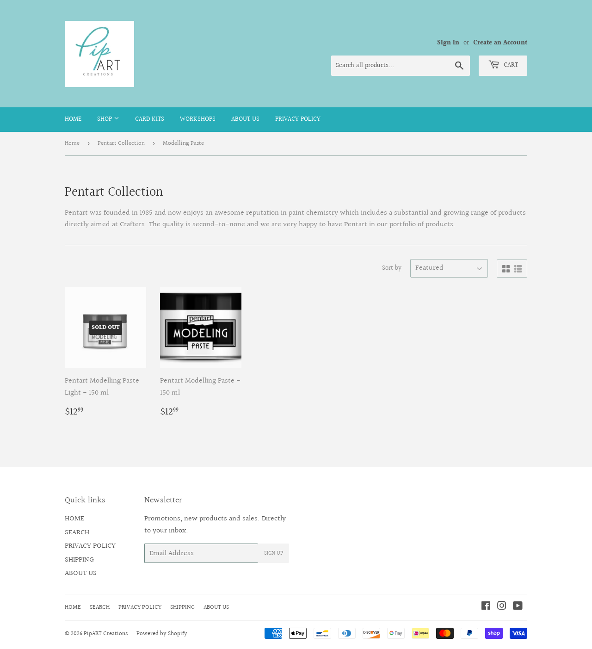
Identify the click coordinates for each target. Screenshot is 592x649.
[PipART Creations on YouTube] (518, 607)
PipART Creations (106, 633)
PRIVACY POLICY (298, 119)
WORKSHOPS (198, 119)
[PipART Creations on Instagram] (501, 607)
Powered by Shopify (161, 633)
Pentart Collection (121, 143)
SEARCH (77, 532)
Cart (510, 65)
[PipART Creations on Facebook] (486, 607)
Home (72, 143)
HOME (73, 119)
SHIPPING (79, 560)
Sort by (391, 268)
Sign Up (273, 553)
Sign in (448, 43)
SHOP (105, 119)
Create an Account (500, 43)
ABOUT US (245, 119)
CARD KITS (149, 119)
